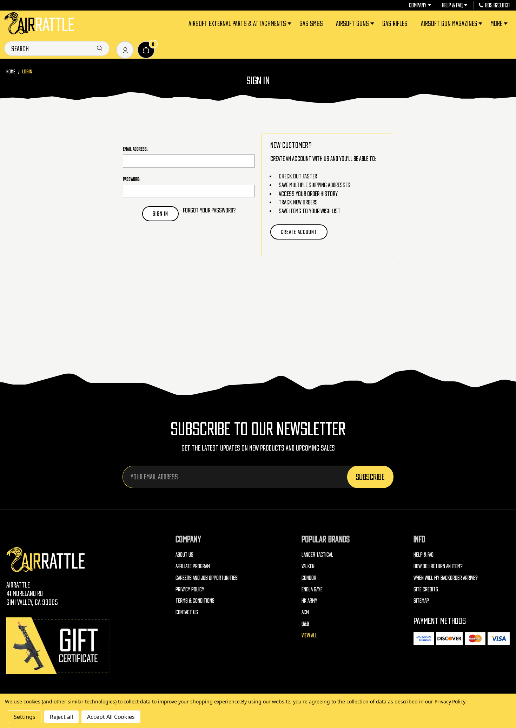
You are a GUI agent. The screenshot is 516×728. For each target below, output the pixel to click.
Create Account (299, 232)
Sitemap (421, 600)
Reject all (61, 717)
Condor (309, 578)
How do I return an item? (438, 566)
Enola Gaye (312, 589)
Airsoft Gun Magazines (449, 23)
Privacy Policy (190, 589)
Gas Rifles (395, 23)
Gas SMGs (311, 23)
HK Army (309, 600)
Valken (308, 566)
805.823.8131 (497, 5)
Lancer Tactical (317, 554)
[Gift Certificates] (59, 645)
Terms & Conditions (195, 600)
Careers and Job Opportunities (207, 578)
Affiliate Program (193, 566)
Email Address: (135, 149)
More (496, 23)
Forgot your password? (209, 210)
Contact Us (187, 612)
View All (309, 635)
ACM (305, 612)
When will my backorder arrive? (446, 578)
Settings (24, 717)
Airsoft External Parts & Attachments (237, 23)
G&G (305, 624)
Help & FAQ (452, 5)
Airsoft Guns (352, 23)
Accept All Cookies (111, 717)
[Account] (125, 50)
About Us (184, 554)
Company (417, 5)
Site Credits (426, 589)
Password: (131, 179)
